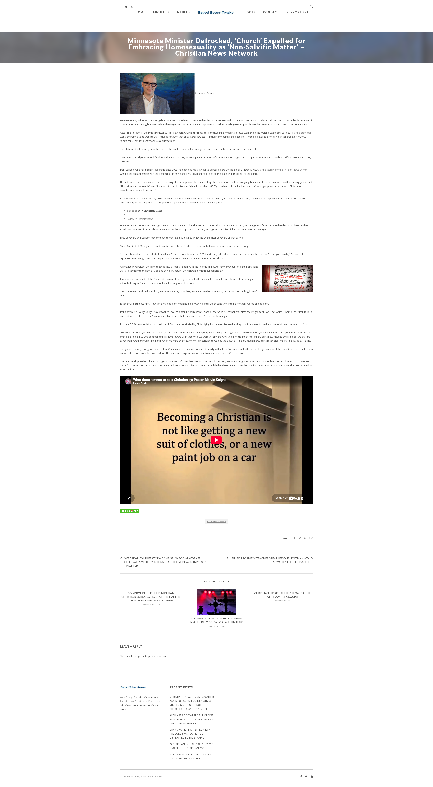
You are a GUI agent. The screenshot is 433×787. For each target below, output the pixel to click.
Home (140, 12)
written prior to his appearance (145, 182)
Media (182, 12)
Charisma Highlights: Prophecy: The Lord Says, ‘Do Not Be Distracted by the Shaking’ (190, 733)
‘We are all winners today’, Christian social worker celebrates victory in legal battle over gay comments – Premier (165, 562)
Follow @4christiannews (140, 219)
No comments (216, 521)
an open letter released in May (139, 198)
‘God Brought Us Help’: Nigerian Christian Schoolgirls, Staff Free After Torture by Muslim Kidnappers (150, 596)
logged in (140, 656)
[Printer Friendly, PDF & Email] (129, 510)
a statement (305, 132)
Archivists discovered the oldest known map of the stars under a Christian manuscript (191, 719)
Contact (271, 12)
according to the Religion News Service (286, 169)
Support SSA (298, 12)
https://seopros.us (148, 697)
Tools (250, 12)
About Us (161, 12)
